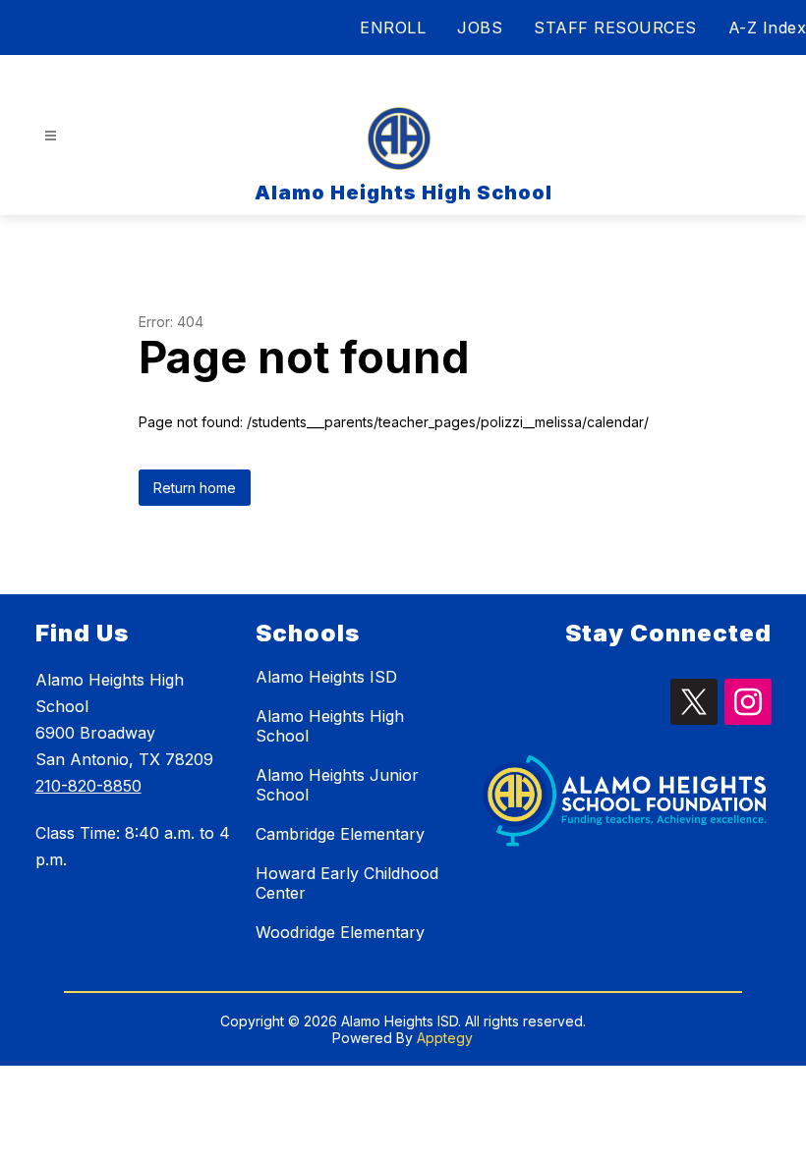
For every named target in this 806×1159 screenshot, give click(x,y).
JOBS (479, 27)
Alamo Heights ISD (326, 677)
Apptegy (445, 1037)
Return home (194, 487)
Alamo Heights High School (330, 725)
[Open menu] (50, 136)
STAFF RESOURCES (615, 27)
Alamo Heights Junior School (337, 784)
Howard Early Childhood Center (347, 883)
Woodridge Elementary (340, 932)
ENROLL (393, 27)
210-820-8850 (88, 786)
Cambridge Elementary (340, 834)
